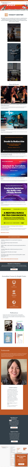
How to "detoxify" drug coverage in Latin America (9, 242)
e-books (7, 316)
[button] (2, 7)
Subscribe (14, 269)
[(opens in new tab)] (8, 325)
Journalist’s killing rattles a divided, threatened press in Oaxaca (11, 249)
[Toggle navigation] (26, 2)
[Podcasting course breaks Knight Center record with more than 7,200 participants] (14, 119)
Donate (14, 441)
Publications (14, 313)
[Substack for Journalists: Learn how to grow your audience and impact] (14, 167)
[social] (23, 448)
